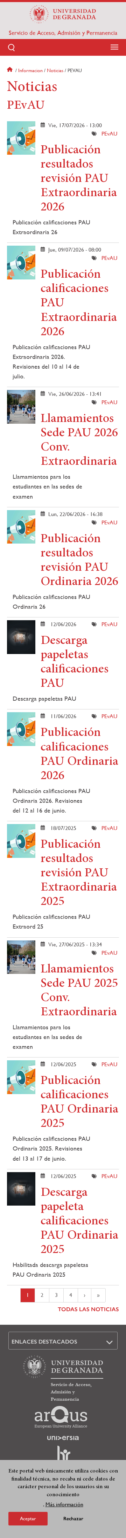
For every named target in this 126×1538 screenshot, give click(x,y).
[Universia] (63, 1438)
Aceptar (28, 1518)
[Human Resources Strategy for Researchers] (63, 1456)
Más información (64, 1504)
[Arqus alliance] (61, 1417)
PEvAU (109, 133)
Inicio (10, 70)
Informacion (30, 70)
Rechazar (73, 1519)
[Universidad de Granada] (63, 14)
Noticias (55, 70)
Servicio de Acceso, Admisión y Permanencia (63, 32)
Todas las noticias (88, 1309)
